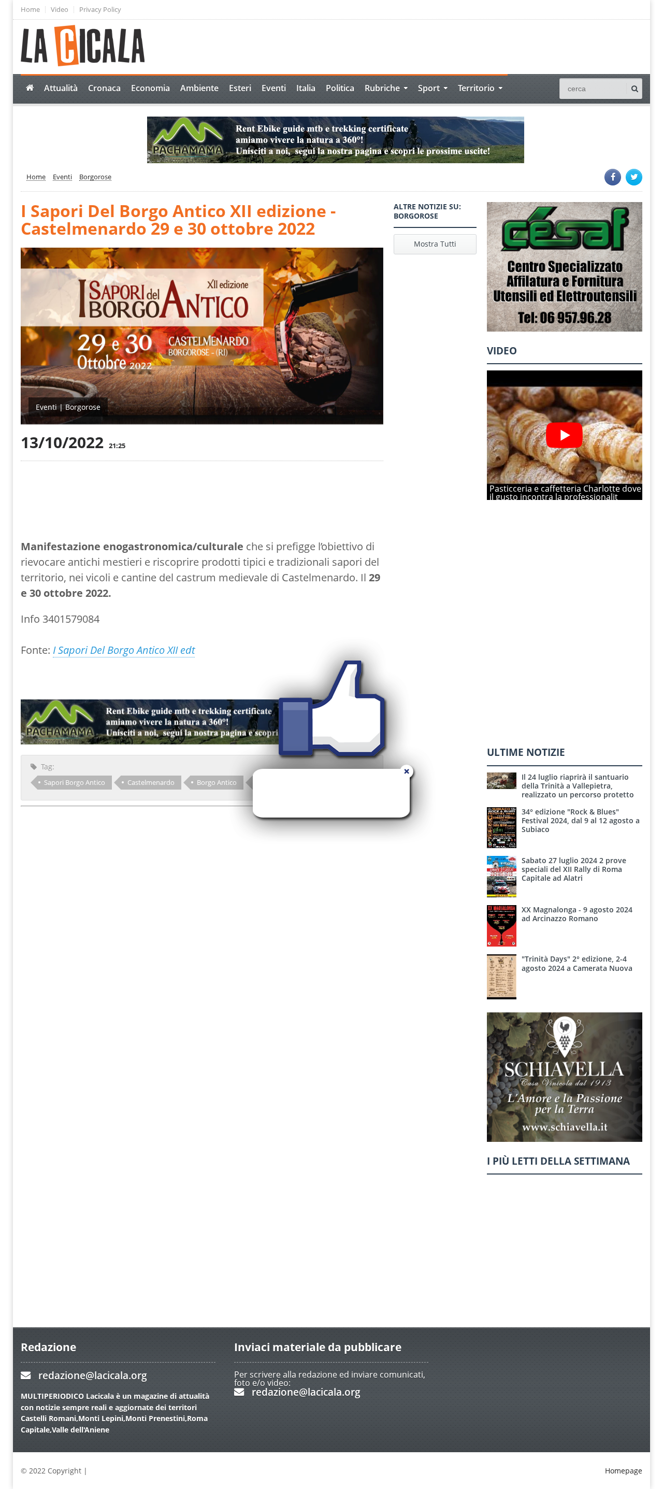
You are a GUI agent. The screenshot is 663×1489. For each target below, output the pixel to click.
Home (30, 9)
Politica (340, 88)
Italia (305, 88)
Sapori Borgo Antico (74, 782)
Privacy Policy (100, 9)
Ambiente (199, 88)
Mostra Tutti (435, 244)
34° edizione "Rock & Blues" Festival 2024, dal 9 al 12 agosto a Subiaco (581, 821)
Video (59, 9)
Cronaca (104, 88)
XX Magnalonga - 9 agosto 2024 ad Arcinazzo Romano (577, 914)
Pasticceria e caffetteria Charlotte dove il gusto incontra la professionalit (565, 493)
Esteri (240, 88)
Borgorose (95, 177)
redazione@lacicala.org (92, 1375)
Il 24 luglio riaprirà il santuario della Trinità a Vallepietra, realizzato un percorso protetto (578, 786)
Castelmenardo (151, 782)
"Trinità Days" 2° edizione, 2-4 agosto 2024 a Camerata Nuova (577, 963)
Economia (150, 88)
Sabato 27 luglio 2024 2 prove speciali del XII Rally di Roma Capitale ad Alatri (574, 869)
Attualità (61, 88)
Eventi (274, 88)
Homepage (623, 1471)
